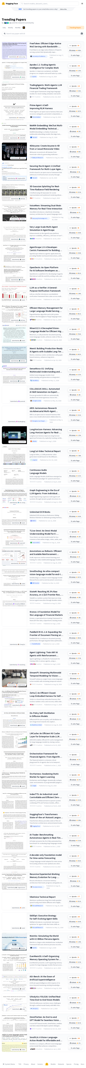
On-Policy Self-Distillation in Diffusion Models (42, 714)
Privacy (26, 1064)
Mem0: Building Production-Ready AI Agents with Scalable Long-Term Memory (46, 350)
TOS (19, 1064)
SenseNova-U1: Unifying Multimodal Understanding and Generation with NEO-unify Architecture (45, 370)
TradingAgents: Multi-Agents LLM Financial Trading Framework (46, 87)
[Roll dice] (81, 33)
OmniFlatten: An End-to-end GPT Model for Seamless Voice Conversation (44, 1019)
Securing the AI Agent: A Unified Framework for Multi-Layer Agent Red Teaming (46, 168)
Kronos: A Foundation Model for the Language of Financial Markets (46, 613)
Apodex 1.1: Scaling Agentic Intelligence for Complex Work (44, 66)
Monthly (17, 28)
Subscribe (63, 9)
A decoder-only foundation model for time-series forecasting (46, 856)
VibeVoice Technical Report (43, 896)
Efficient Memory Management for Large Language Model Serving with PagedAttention (46, 309)
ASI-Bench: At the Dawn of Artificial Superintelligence (42, 978)
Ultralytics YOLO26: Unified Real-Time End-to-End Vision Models (45, 998)
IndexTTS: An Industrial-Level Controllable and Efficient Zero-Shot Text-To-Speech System (45, 796)
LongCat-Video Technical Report (45, 451)
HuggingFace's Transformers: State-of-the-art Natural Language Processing (46, 816)
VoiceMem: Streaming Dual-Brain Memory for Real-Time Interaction (46, 207)
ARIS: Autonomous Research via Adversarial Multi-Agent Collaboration (43, 410)
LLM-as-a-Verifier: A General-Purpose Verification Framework (45, 289)
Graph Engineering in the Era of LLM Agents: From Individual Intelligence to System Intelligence (46, 492)
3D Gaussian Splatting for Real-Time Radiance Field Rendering (45, 188)
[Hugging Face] (46, 1064)
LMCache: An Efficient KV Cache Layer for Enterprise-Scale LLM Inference (45, 735)
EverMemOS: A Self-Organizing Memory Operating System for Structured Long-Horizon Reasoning (44, 958)
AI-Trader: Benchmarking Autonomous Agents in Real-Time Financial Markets (46, 836)
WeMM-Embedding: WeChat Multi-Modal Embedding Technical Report (46, 127)
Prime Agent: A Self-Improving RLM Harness (41, 107)
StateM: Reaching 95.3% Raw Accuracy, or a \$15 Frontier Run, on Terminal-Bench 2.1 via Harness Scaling (46, 593)
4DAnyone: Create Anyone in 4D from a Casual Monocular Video (45, 147)
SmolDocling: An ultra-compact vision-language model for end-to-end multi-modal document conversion (46, 573)
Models (53, 1064)
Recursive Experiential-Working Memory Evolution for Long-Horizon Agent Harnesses (45, 876)
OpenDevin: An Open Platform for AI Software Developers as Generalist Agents (44, 269)
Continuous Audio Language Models (38, 471)
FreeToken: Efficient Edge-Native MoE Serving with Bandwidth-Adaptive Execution (45, 45)
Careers (40, 1064)
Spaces (68, 1064)
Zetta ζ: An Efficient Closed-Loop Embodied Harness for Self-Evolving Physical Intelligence (45, 694)
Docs (82, 1064)
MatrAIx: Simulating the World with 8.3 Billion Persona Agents (44, 937)
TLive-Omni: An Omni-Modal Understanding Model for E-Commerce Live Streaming (43, 532)
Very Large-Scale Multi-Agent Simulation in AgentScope (44, 228)
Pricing (76, 1064)
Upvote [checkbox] (75, 46)
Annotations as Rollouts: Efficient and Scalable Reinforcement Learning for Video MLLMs (46, 553)
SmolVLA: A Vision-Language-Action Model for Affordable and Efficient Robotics (45, 1039)
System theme (10, 1064)
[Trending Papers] (24, 27)
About (33, 1064)
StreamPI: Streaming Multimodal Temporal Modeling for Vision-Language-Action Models (45, 674)
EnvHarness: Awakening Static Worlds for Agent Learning (44, 775)
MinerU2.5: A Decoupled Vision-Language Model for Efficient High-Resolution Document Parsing (46, 330)
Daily (4, 28)
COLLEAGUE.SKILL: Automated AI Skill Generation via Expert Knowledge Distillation (45, 390)
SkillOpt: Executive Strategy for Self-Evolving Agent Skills (44, 917)
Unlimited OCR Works (40, 512)
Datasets (61, 1064)
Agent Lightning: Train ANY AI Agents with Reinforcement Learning (44, 654)
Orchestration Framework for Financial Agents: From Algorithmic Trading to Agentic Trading (46, 755)
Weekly (10, 28)
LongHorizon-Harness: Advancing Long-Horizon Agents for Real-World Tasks (46, 431)
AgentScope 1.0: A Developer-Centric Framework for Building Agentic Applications (45, 249)
